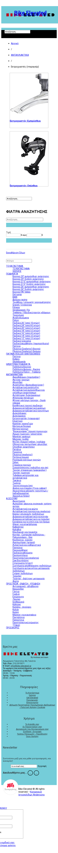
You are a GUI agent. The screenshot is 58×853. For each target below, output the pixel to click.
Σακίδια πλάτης (21, 560)
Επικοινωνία (32, 702)
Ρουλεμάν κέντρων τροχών (27, 459)
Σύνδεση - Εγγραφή (32, 731)
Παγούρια (17, 547)
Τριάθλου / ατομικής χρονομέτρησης (32, 302)
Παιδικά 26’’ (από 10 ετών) (26, 323)
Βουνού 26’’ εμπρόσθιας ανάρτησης (31, 286)
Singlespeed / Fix (21, 310)
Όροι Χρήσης (32, 736)
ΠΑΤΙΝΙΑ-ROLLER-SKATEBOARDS (23, 354)
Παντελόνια (18, 617)
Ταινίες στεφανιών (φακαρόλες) (30, 470)
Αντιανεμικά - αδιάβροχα (25, 586)
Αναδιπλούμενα (21, 317)
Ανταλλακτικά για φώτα (25, 509)
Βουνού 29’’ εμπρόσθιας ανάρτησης (31, 276)
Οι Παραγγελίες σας (32, 726)
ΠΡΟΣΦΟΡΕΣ (12, 627)
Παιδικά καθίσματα (22, 552)
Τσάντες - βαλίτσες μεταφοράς (29, 578)
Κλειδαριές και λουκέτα (25, 532)
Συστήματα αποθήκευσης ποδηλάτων (32, 565)
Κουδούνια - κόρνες (23, 540)
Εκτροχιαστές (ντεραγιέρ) (26, 418)
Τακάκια (17, 480)
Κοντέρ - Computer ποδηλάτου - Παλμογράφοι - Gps (29, 536)
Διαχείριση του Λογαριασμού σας (32, 729)
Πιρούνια (17, 452)
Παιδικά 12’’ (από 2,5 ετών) (26, 338)
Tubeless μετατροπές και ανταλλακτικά (26, 476)
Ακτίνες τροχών (21, 379)
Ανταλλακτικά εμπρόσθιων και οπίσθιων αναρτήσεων (29, 391)
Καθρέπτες (18, 527)
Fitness (16, 307)
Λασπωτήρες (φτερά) (24, 542)
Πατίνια (16, 346)
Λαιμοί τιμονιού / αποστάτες (27, 434)
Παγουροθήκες (20, 550)
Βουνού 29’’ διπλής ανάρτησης (28, 279)
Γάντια (16, 591)
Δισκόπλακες (20, 413)
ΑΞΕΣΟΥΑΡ (12, 498)
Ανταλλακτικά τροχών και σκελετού (31, 511)
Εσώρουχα (18, 596)
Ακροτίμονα (19, 501)
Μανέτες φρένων (21, 436)
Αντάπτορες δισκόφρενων (26, 395)
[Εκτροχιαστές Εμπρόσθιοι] (29, 93)
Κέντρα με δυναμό (22, 426)
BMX (15, 297)
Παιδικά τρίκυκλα (22, 341)
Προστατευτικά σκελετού (26, 558)
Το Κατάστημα (32, 693)
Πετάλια (17, 449)
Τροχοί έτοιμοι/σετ (23, 485)
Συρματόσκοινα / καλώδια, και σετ (30, 467)
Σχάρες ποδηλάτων (23, 573)
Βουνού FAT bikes (21, 292)
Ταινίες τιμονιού (21, 472)
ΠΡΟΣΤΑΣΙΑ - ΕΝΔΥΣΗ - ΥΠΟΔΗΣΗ (23, 583)
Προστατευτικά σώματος (26, 622)
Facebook (30, 773)
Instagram (36, 773)
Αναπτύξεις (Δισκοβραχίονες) (28, 385)
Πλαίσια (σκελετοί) (23, 454)
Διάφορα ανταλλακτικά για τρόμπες (31, 519)
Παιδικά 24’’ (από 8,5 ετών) (26, 325)
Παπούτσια (18, 620)
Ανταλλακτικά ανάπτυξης (26, 387)
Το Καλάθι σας (32, 724)
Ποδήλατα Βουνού (22, 366)
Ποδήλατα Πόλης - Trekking (26, 372)
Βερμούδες (18, 589)
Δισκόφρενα (19, 416)
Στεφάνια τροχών (22, 465)
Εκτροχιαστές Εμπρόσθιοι (25, 120)
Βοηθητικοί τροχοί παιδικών (28, 405)
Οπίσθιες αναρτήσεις (24, 447)
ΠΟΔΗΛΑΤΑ (12, 273)
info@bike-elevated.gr (21, 666)
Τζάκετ (16, 625)
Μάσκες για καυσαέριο (24, 614)
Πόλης (16, 320)
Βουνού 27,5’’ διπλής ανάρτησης (29, 284)
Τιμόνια (16, 483)
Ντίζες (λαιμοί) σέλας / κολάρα (29, 441)
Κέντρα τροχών (20, 428)
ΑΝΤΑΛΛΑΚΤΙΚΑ (20, 55)
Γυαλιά (16, 594)
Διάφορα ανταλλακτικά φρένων (29, 408)
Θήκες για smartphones (25, 524)
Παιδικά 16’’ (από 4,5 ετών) (26, 333)
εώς (25, 235)
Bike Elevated (30, 13)
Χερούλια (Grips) (21, 496)
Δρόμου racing (20, 299)
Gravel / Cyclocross (22, 304)
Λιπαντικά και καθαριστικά (27, 545)
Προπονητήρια (20, 555)
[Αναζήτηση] (29, 225)
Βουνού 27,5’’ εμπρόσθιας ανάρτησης (32, 281)
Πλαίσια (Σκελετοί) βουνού (26, 348)
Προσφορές (32, 700)
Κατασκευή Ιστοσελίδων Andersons (31, 793)
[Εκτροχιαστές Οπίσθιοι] (29, 155)
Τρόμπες (17, 576)
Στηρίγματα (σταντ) (23, 563)
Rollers (16, 359)
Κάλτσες (17, 604)
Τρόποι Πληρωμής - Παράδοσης (32, 734)
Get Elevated (32, 697)
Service (32, 695)
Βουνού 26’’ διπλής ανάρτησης (28, 289)
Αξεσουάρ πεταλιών (23, 397)
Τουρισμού (18, 315)
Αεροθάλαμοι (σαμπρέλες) (26, 377)
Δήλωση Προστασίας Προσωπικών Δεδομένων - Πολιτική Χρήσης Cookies (32, 706)
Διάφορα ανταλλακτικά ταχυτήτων (31, 410)
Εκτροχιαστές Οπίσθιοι (24, 185)
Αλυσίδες (18, 382)
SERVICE (17, 271)
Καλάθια (17, 529)
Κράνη (16, 612)
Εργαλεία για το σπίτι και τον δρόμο (31, 521)
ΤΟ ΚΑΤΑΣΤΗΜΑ (14, 266)
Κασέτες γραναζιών (23, 423)
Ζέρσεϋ (16, 599)
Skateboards (19, 361)
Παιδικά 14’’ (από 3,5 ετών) (26, 335)
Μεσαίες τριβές (21, 439)
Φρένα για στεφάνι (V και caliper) (30, 488)
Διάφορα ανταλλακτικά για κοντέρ (30, 516)
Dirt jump (17, 294)
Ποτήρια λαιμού (21, 457)
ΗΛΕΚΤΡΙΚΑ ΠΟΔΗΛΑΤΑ (18, 364)
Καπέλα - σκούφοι (22, 607)
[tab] (29, 232)
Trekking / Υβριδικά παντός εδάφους (32, 312)
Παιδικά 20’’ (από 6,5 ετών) (26, 328)
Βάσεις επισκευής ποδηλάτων (28, 514)
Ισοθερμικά (18, 602)
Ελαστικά (17, 421)
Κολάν (16, 609)
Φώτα (16, 581)
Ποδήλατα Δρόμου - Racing (26, 369)
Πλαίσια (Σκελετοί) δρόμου (27, 351)
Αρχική (15, 43)
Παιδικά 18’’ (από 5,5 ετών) (26, 330)
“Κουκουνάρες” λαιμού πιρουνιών (30, 431)
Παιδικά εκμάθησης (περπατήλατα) (31, 343)
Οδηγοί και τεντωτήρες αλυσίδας (30, 444)
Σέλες (16, 462)
